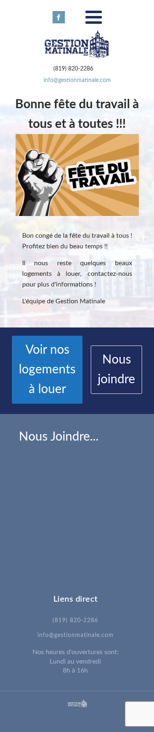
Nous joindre (116, 370)
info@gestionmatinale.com (77, 80)
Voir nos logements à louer (47, 370)
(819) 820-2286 (75, 620)
